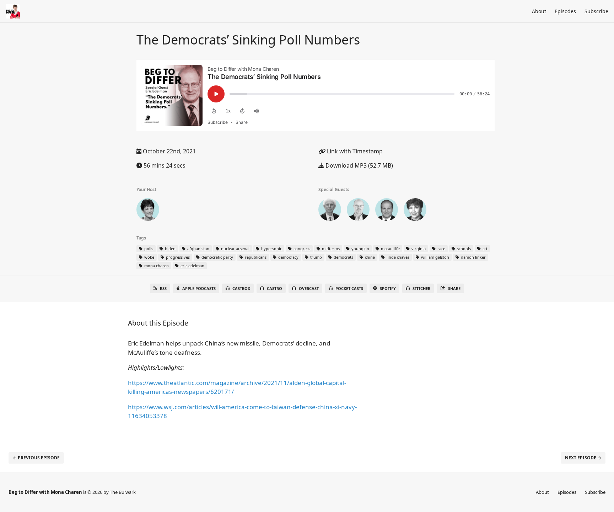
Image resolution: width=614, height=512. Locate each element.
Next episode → (583, 458)
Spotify (388, 288)
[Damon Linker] (358, 211)
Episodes (565, 11)
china (369, 257)
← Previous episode (36, 458)
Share (454, 288)
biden (170, 248)
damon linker (473, 257)
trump (315, 257)
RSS (163, 288)
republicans (255, 257)
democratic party (216, 257)
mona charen (156, 265)
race (440, 248)
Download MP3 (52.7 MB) (358, 165)
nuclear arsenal (234, 248)
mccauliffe (390, 248)
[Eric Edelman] (386, 211)
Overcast (309, 288)
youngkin (359, 248)
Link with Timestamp (354, 151)
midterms (330, 248)
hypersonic (271, 248)
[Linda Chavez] (415, 211)
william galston (434, 257)
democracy (287, 257)
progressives (177, 257)
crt (484, 248)
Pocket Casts (349, 288)
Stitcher (421, 288)
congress (301, 248)
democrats (343, 257)
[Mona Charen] (147, 211)
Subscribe (596, 11)
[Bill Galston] (329, 211)
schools (463, 248)
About (539, 11)
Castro (274, 288)
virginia (418, 248)
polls (148, 248)
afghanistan (197, 248)
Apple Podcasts (199, 288)
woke (148, 257)
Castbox (241, 288)
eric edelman (191, 265)
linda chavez (397, 257)
